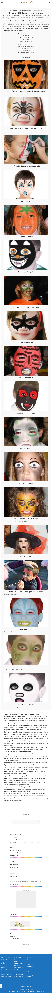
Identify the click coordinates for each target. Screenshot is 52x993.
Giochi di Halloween (26, 39)
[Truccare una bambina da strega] (26, 290)
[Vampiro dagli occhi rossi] (26, 396)
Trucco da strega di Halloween (26, 519)
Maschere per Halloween (26, 54)
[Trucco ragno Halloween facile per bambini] (26, 111)
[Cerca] (49, 2)
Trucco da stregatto (26, 272)
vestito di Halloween (43, 26)
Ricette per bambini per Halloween (26, 55)
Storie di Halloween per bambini (26, 46)
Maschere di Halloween (26, 41)
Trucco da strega (26, 556)
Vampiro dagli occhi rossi (26, 413)
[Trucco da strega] (26, 539)
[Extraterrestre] (26, 612)
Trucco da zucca (26, 237)
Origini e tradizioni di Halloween (26, 44)
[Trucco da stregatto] (26, 255)
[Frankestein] (26, 650)
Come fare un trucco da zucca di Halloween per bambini (26, 92)
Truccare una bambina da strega (26, 307)
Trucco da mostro (26, 378)
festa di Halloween (25, 17)
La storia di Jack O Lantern (26, 32)
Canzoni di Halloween (26, 48)
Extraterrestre (26, 629)
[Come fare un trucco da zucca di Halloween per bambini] (26, 74)
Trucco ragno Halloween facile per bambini (26, 128)
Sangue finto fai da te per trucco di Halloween (26, 166)
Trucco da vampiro (26, 448)
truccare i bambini (7, 24)
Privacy (0, 986)
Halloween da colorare (26, 35)
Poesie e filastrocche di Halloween (26, 43)
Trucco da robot (26, 201)
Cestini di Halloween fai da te (26, 37)
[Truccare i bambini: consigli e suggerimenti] (26, 575)
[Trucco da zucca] (26, 220)
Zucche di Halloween (26, 57)
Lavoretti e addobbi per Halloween (26, 52)
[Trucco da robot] (26, 184)
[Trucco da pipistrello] (26, 325)
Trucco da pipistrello (26, 342)
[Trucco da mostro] (26, 361)
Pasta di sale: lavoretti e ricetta (17, 938)
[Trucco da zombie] (26, 466)
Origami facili (13, 936)
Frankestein (26, 667)
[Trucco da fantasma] (26, 687)
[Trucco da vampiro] (26, 431)
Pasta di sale (13, 914)
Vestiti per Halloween (26, 50)
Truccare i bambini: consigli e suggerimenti (26, 592)
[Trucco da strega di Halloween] (26, 502)
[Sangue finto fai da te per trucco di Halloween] (26, 149)
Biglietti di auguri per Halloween (26, 33)
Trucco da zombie (26, 483)
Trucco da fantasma (26, 704)
